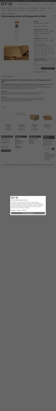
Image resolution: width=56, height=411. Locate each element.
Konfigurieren (24, 210)
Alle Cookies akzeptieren (28, 213)
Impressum (19, 210)
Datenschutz (13, 210)
